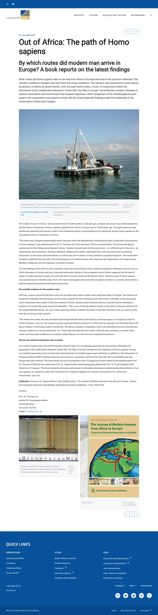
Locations (10, 563)
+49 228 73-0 (13, 585)
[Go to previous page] (126, 31)
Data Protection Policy (128, 611)
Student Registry (62, 563)
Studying (93, 15)
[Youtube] (133, 596)
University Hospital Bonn (114, 563)
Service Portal (146, 586)
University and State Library (116, 558)
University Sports (63, 573)
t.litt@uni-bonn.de (34, 411)
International (138, 15)
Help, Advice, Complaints (114, 573)
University (79, 15)
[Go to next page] (136, 31)
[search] (150, 17)
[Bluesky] (125, 596)
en (13, 4)
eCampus (119, 586)
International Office (15, 558)
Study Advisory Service (65, 558)
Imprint (113, 611)
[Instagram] (117, 596)
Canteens (59, 568)
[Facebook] (149, 596)
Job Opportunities (111, 568)
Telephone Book (13, 568)
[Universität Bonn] (18, 15)
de (7, 4)
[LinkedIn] (141, 596)
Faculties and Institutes (65, 578)
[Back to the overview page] (131, 31)
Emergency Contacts (113, 578)
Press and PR (12, 573)
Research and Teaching (114, 15)
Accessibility (144, 611)
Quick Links (18, 544)
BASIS (131, 586)
